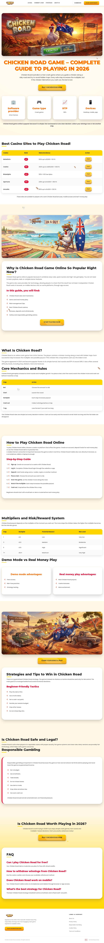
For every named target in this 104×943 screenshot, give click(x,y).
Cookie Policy (73, 928)
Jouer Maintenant (92, 3)
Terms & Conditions (74, 931)
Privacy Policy (73, 921)
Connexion (77, 3)
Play (88, 159)
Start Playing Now (52, 322)
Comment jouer (39, 3)
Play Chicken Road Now (52, 87)
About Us (57, 3)
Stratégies (49, 3)
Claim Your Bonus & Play (52, 660)
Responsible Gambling (75, 925)
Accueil (30, 3)
